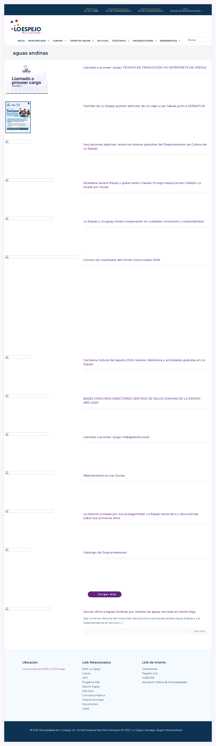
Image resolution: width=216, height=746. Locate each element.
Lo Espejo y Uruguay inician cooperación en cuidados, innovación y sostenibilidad (143, 221)
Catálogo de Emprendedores (105, 552)
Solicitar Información (150, 10)
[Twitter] (15, 11)
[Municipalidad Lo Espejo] (25, 26)
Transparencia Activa (118, 10)
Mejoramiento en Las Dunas (104, 475)
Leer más (199, 631)
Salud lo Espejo (91, 686)
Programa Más (91, 682)
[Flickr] (28, 11)
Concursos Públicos (93, 695)
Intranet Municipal (92, 699)
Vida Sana (88, 691)
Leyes (85, 708)
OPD (85, 677)
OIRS (185, 10)
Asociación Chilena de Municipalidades (164, 682)
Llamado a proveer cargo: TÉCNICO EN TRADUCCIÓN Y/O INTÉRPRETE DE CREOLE (144, 67)
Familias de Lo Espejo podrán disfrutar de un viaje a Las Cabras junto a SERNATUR (144, 106)
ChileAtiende (149, 669)
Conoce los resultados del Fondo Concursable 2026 (121, 260)
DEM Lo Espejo (91, 669)
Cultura (86, 673)
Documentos (90, 704)
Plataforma (91, 10)
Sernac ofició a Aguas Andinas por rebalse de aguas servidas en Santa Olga (139, 611)
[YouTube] (22, 11)
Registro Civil (149, 673)
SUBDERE (148, 677)
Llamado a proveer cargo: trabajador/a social (116, 437)
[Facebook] (9, 11)
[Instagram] (35, 11)
